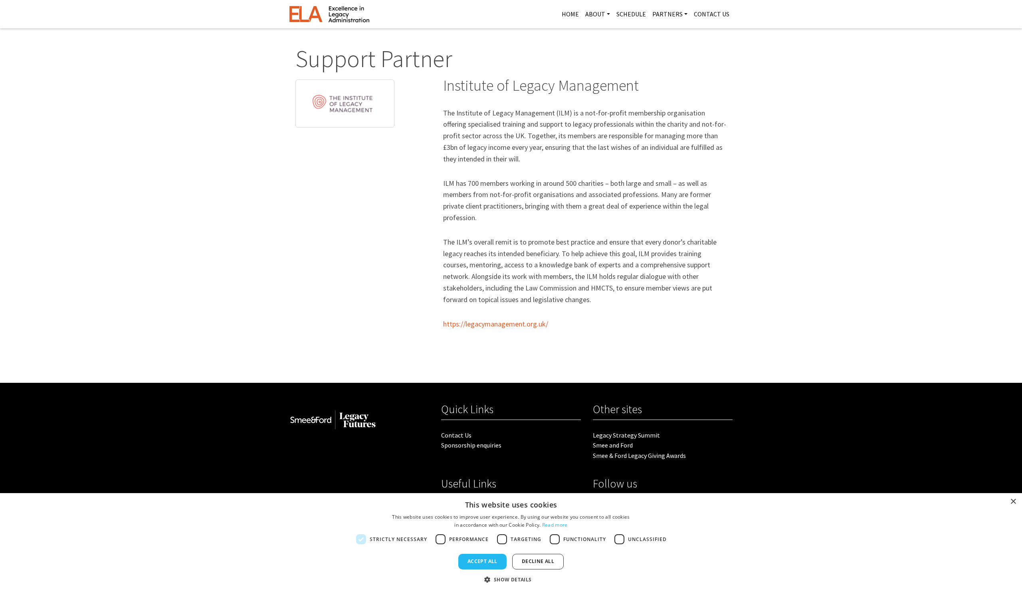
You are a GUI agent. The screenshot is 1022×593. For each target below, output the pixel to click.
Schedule (631, 14)
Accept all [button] (482, 561)
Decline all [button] (538, 561)
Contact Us (711, 14)
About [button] (595, 14)
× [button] (1013, 502)
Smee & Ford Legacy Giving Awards (639, 456)
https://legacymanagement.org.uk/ (495, 323)
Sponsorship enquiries (471, 445)
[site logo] (329, 14)
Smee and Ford (613, 445)
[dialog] (511, 543)
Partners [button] (667, 14)
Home (570, 14)
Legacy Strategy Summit (626, 435)
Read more (555, 524)
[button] (510, 579)
